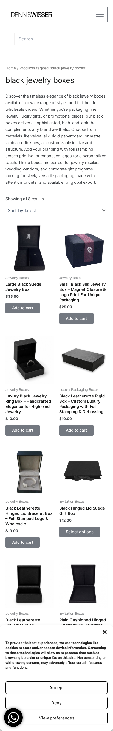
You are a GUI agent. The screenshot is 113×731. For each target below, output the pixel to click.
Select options (80, 531)
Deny (56, 702)
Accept (56, 687)
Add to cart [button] (22, 307)
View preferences (56, 718)
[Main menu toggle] (100, 14)
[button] (105, 632)
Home (10, 68)
